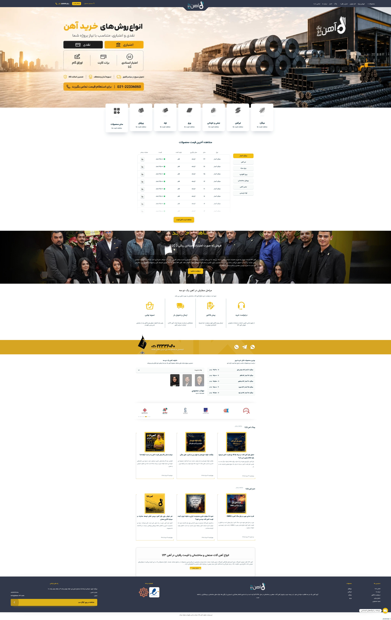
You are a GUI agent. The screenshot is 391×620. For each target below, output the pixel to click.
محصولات (372, 4)
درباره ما (324, 4)
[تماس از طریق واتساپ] (251, 347)
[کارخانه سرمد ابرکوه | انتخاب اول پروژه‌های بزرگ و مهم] (165, 411)
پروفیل (350, 589)
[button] (195, 56)
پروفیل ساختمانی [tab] (243, 180)
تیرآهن (350, 592)
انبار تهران (353, 4)
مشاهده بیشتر (238, 426)
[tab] (199, 380)
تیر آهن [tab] (243, 162)
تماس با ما (317, 4)
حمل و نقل (344, 4)
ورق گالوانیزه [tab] (243, 174)
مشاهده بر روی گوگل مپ (86, 602)
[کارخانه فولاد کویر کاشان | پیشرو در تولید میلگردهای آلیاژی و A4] (185, 411)
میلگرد (350, 595)
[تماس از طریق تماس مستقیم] (235, 347)
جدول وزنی (377, 598)
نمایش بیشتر (195, 568)
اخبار (330, 4)
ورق (350, 598)
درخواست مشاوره (195, 271)
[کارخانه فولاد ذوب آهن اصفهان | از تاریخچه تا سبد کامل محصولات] (144, 411)
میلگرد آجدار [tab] (243, 156)
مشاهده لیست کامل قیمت (183, 220)
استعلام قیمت (76, 4)
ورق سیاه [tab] (243, 168)
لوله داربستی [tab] (243, 193)
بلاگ (335, 4)
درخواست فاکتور (375, 595)
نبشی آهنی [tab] (243, 187)
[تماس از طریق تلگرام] (243, 347)
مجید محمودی (376, 601)
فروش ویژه (361, 4)
